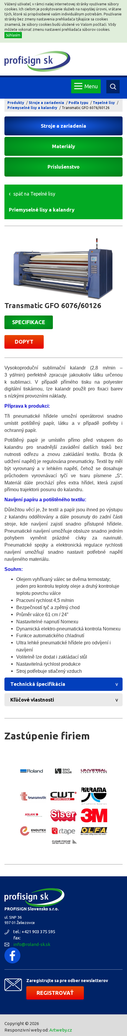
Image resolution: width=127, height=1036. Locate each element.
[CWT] (63, 796)
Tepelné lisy (104, 103)
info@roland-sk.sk (31, 944)
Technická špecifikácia (37, 684)
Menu (91, 86)
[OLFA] (94, 831)
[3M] (94, 815)
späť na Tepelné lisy (34, 193)
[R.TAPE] (63, 831)
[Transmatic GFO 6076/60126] (63, 268)
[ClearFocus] (63, 842)
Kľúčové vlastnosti (32, 699)
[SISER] (63, 815)
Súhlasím (13, 35)
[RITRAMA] (94, 796)
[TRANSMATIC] (33, 796)
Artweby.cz (60, 1029)
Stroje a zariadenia (46, 103)
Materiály (63, 146)
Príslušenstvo (63, 166)
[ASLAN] (33, 815)
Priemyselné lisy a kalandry (32, 108)
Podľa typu (78, 103)
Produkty (15, 103)
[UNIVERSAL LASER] (94, 771)
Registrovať (55, 993)
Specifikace (28, 322)
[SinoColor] (63, 771)
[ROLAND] (33, 770)
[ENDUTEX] (33, 831)
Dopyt (24, 342)
